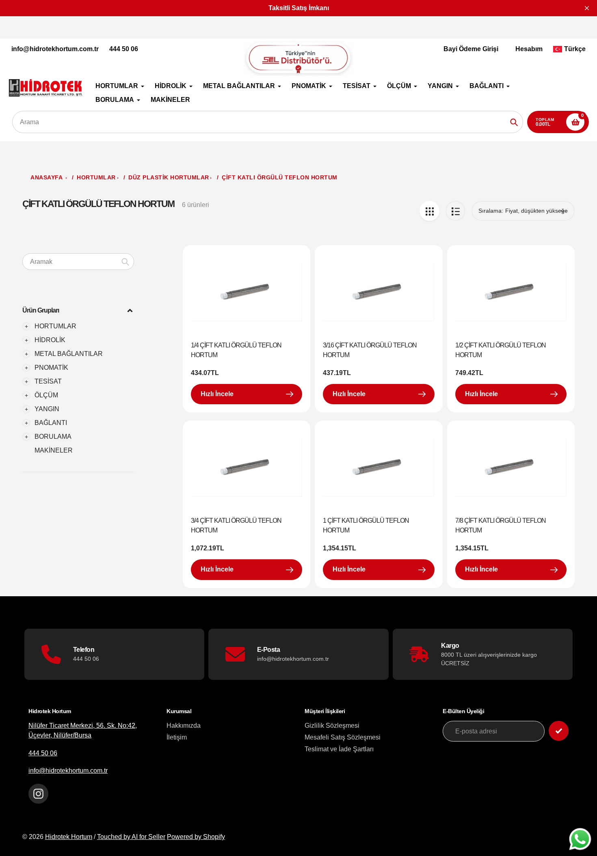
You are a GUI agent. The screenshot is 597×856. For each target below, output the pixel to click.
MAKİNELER (54, 450)
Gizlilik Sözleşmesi (332, 725)
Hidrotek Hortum (68, 836)
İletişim (177, 737)
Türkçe (575, 48)
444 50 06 (123, 48)
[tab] (78, 450)
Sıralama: (490, 210)
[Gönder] (559, 731)
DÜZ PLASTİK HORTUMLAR (168, 178)
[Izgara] (429, 211)
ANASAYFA (46, 178)
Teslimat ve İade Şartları (339, 749)
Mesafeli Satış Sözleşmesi (343, 737)
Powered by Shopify (196, 836)
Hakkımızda (184, 725)
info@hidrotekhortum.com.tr (55, 48)
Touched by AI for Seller (131, 836)
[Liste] (455, 211)
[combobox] (78, 261)
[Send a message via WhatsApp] (580, 839)
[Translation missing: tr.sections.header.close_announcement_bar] (587, 8)
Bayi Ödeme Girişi (470, 48)
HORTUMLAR (96, 178)
